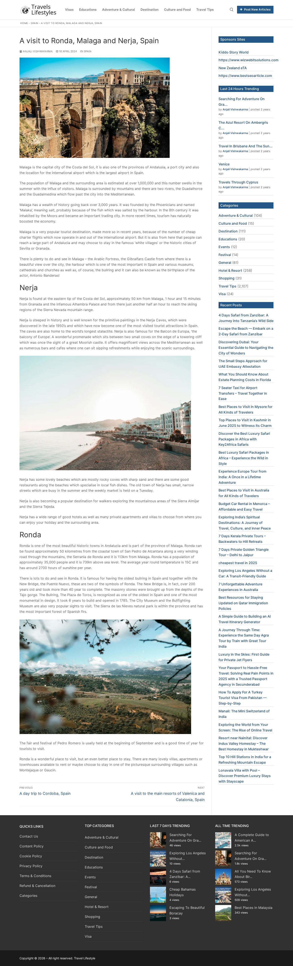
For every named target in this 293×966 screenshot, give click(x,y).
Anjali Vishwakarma (37, 51)
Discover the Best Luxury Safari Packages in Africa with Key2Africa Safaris (244, 439)
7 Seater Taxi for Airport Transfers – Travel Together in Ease (243, 393)
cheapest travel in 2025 (238, 563)
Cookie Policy (31, 856)
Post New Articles (256, 9)
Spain (34, 23)
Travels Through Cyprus (238, 182)
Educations (228, 239)
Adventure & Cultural (236, 215)
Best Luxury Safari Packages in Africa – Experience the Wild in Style (244, 458)
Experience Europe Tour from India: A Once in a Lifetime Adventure (242, 477)
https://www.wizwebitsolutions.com (248, 60)
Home (24, 23)
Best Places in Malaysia (253, 907)
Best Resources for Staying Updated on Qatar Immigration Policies (243, 603)
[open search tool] (232, 10)
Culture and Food (233, 223)
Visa (222, 294)
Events (224, 247)
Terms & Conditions (35, 876)
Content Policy (32, 846)
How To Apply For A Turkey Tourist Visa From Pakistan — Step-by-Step (243, 697)
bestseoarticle (252, 75)
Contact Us (29, 836)
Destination (228, 231)
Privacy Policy (31, 866)
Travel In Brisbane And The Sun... (246, 146)
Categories (28, 895)
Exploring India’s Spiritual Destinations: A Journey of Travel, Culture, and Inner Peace (245, 522)
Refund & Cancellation (37, 886)
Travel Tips (227, 286)
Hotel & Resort (230, 270)
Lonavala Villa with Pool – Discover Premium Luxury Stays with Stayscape (245, 776)
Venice (224, 164)
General (225, 262)
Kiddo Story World (234, 52)
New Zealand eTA (233, 68)
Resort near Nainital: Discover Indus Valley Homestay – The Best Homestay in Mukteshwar (244, 743)
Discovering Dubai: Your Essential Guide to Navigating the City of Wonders (246, 347)
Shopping (226, 278)
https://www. (229, 75)
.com (268, 75)
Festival (225, 255)
